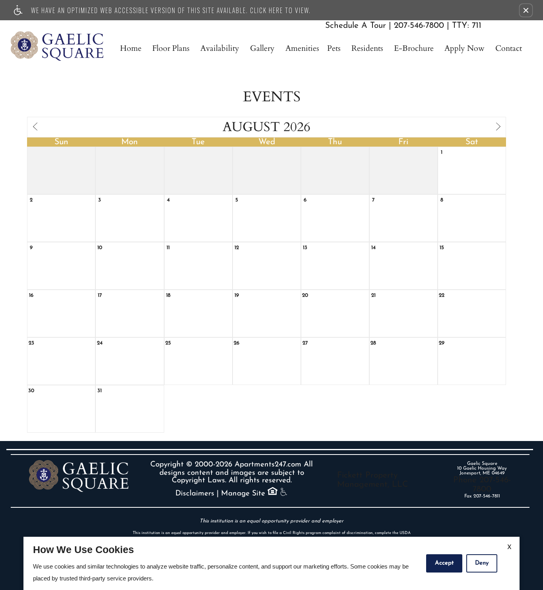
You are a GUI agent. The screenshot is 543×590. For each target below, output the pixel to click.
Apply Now (464, 48)
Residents (367, 48)
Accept (444, 563)
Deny (482, 563)
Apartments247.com (268, 464)
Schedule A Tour (355, 25)
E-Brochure (414, 48)
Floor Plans (171, 48)
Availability (219, 48)
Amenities (302, 48)
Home (131, 48)
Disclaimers (194, 493)
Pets (334, 48)
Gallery (262, 48)
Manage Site (243, 493)
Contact (508, 48)
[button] (526, 10)
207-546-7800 (437, 25)
